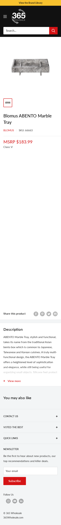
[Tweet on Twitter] (48, 313)
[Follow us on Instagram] (8, 501)
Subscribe (14, 481)
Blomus (8, 130)
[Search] (53, 30)
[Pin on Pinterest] (42, 313)
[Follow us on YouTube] (14, 501)
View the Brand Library (30, 2)
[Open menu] (5, 16)
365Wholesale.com (13, 517)
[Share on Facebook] (36, 313)
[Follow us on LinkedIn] (21, 501)
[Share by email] (55, 313)
